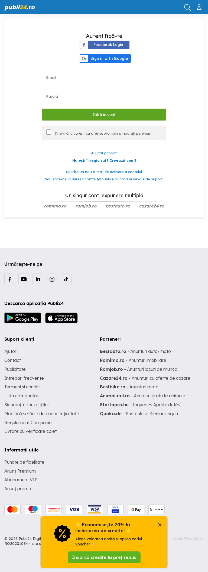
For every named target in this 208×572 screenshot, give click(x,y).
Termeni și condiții (22, 386)
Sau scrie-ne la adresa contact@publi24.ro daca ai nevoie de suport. (104, 179)
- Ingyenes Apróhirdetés (140, 404)
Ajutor (10, 351)
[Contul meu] (200, 5)
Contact (12, 360)
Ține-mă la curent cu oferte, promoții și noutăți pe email (102, 133)
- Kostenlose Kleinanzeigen (139, 413)
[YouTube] (24, 279)
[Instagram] (52, 279)
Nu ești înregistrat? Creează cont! (104, 160)
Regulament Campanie (28, 422)
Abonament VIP (20, 479)
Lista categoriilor (21, 395)
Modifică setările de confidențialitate (41, 413)
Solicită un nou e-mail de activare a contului (104, 172)
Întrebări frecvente (24, 378)
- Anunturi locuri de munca (138, 369)
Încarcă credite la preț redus (104, 557)
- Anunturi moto (129, 386)
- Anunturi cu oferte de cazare (145, 378)
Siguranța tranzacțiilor (26, 404)
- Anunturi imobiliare (133, 360)
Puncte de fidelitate (24, 462)
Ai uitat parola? (104, 153)
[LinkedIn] (38, 279)
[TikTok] (66, 279)
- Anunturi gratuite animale (142, 395)
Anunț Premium (20, 471)
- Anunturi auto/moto (135, 351)
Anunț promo (17, 488)
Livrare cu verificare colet (30, 431)
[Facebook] (10, 279)
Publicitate (15, 369)
